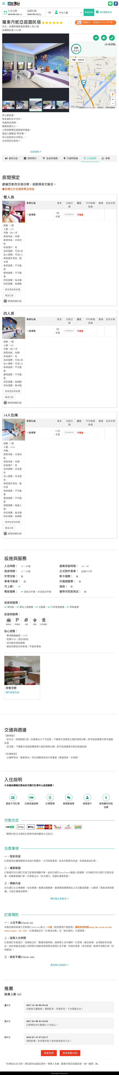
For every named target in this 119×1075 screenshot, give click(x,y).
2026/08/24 (69, 214)
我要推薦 (49, 1053)
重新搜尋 (89, 12)
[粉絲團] (104, 38)
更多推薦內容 (70, 1053)
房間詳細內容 (15, 301)
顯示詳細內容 (12, 692)
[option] (22, 670)
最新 (13, 158)
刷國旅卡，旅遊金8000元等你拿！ (98, 22)
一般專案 (31, 215)
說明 (91, 158)
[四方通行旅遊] (13, 5)
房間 (32, 158)
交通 (72, 158)
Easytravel (64, 1073)
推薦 (107, 158)
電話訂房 (9, 295)
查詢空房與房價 (12, 289)
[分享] (96, 38)
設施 (52, 158)
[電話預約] (112, 38)
